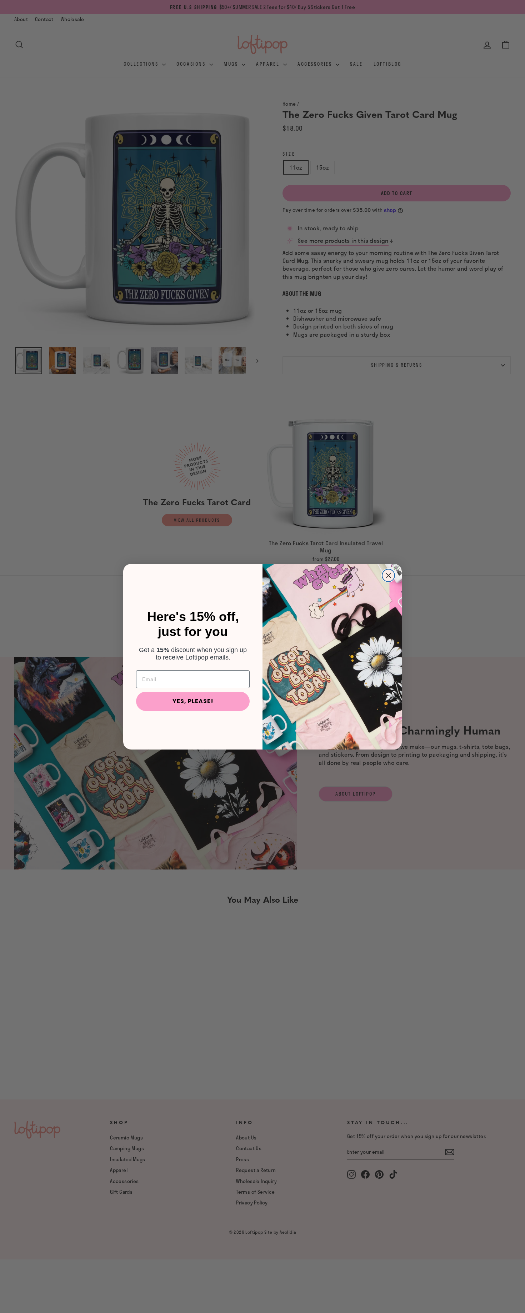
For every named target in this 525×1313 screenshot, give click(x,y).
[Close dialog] (388, 575)
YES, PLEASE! (193, 701)
